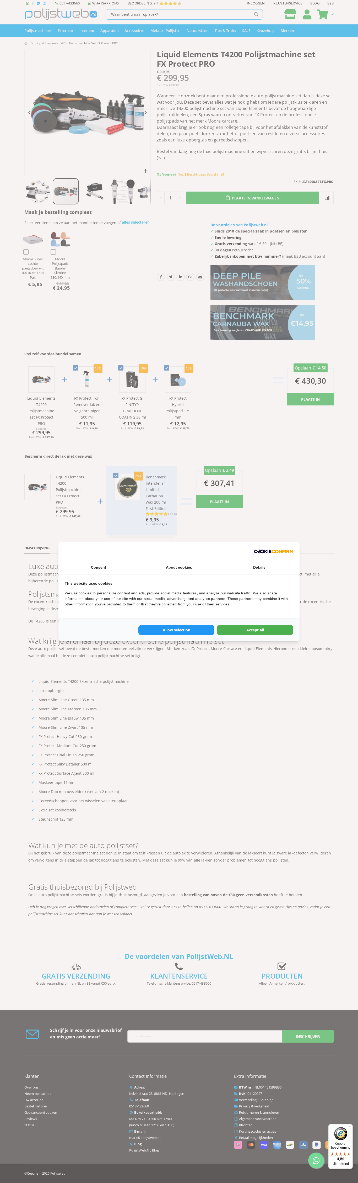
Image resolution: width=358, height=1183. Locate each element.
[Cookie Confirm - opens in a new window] (273, 551)
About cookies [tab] (179, 567)
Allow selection (176, 629)
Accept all (255, 629)
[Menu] (349, 1127)
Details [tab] (259, 567)
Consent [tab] (98, 567)
